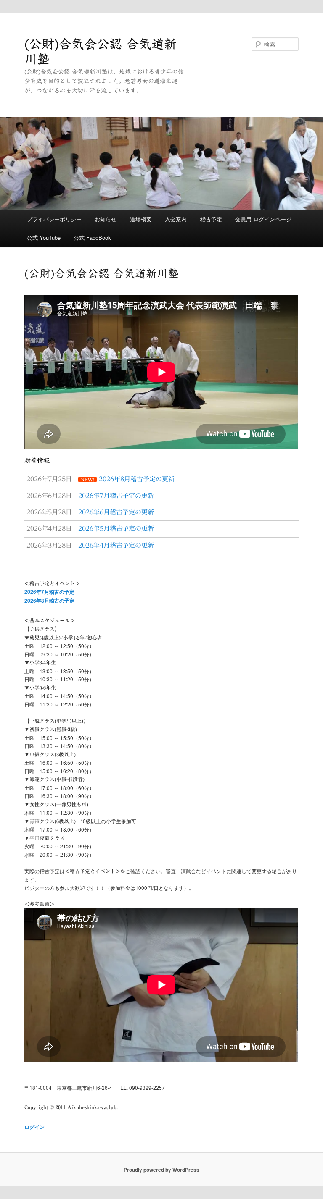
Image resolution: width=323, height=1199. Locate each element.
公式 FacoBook (92, 237)
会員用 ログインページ (263, 219)
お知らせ (105, 219)
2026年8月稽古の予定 (49, 600)
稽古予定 (211, 219)
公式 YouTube (44, 237)
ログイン (34, 1127)
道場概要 (141, 219)
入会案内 (176, 219)
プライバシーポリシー (54, 219)
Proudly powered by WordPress (161, 1169)
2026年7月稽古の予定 (49, 592)
